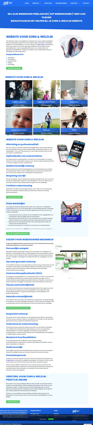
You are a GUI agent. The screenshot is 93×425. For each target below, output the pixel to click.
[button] (57, 258)
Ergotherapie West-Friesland (46, 102)
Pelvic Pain (46, 130)
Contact (86, 3)
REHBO (74, 130)
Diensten (35, 3)
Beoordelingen (61, 3)
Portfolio (48, 3)
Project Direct (41, 44)
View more (30, 417)
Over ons (73, 3)
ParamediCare (74, 102)
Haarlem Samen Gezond (18, 130)
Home (27, 3)
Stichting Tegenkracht (19, 102)
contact (26, 228)
